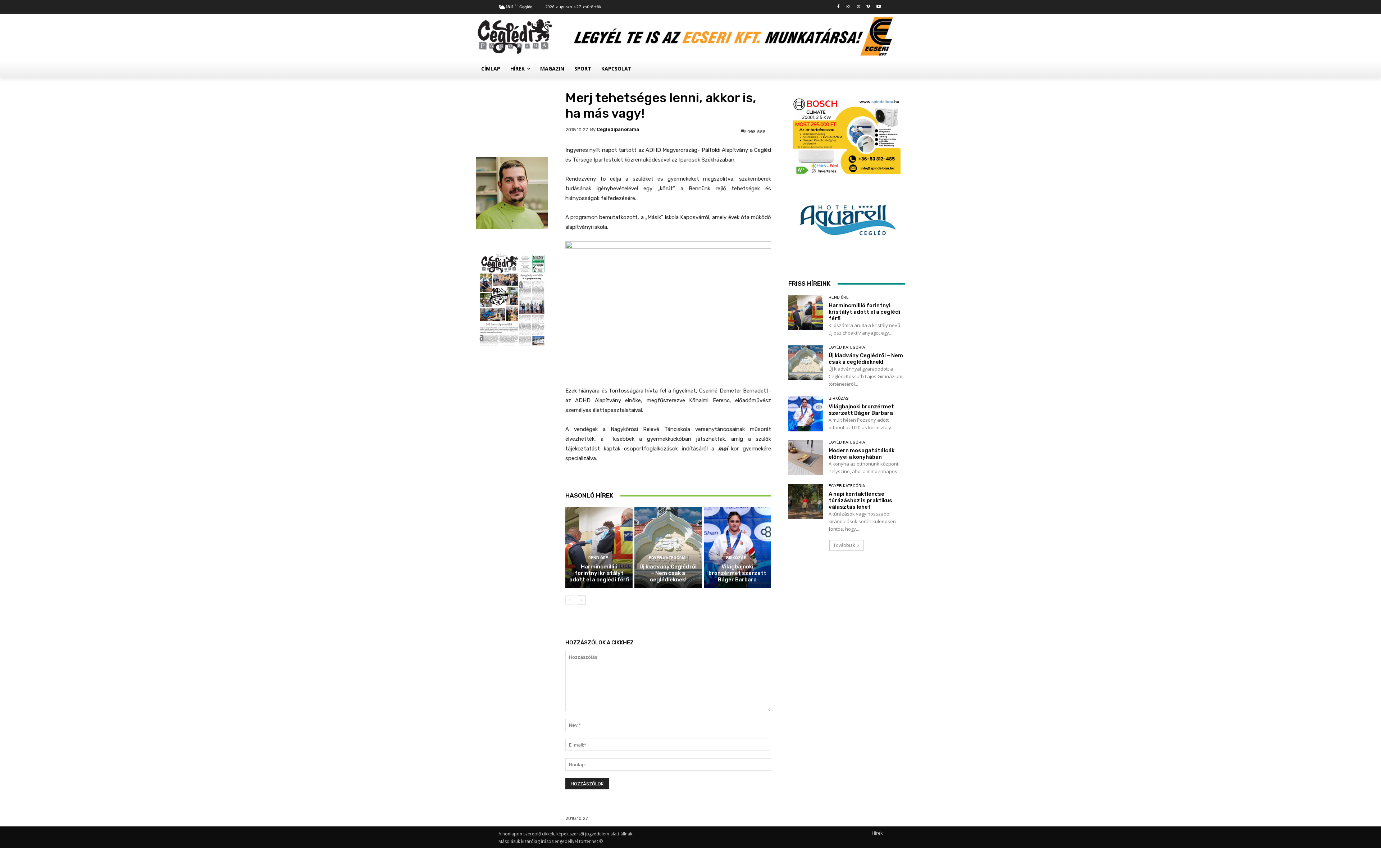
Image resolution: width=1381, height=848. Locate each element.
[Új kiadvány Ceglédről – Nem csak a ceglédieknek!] (668, 547)
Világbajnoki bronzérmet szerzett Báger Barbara (737, 573)
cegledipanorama (618, 129)
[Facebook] (838, 7)
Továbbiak (844, 545)
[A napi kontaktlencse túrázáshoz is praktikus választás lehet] (805, 501)
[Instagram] (848, 7)
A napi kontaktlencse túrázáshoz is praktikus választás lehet (860, 500)
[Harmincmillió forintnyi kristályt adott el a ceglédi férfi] (599, 547)
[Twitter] (858, 7)
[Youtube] (878, 7)
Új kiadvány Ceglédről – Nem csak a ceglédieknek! (668, 573)
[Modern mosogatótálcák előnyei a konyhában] (805, 457)
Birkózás (736, 558)
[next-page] (581, 600)
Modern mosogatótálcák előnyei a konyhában (861, 453)
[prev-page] (569, 600)
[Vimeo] (868, 7)
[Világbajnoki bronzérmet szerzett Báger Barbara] (737, 547)
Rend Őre (598, 558)
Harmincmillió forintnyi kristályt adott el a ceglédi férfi (599, 573)
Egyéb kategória (667, 558)
